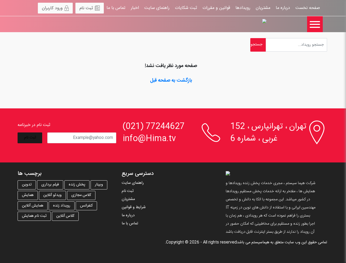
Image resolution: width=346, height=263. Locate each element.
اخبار (135, 8)
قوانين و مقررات (216, 8)
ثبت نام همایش (34, 216)
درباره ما (283, 8)
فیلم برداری (50, 184)
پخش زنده (77, 184)
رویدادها (242, 8)
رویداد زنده (61, 205)
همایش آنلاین (32, 205)
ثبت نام (86, 8)
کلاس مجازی (81, 195)
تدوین (27, 184)
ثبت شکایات (186, 8)
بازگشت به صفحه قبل (171, 80)
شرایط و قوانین (134, 207)
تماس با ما (116, 8)
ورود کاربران (52, 8)
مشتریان (263, 8)
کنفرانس (86, 205)
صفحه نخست (307, 8)
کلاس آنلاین (65, 216)
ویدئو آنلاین (52, 195)
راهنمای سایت (156, 8)
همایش (28, 195)
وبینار (99, 184)
